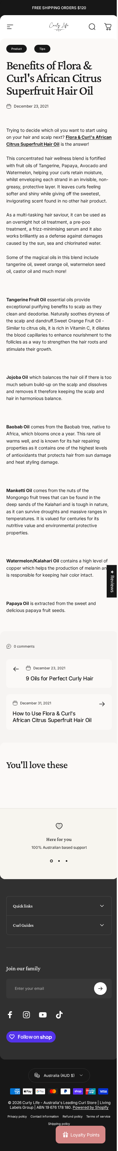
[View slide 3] (66, 861)
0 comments (24, 646)
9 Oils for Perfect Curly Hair (59, 678)
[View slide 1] (51, 861)
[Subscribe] (95, 1009)
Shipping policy (70, 1149)
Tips (42, 48)
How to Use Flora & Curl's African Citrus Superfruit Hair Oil (52, 717)
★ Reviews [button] (107, 581)
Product (16, 48)
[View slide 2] (59, 861)
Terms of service (44, 1149)
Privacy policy (28, 1142)
